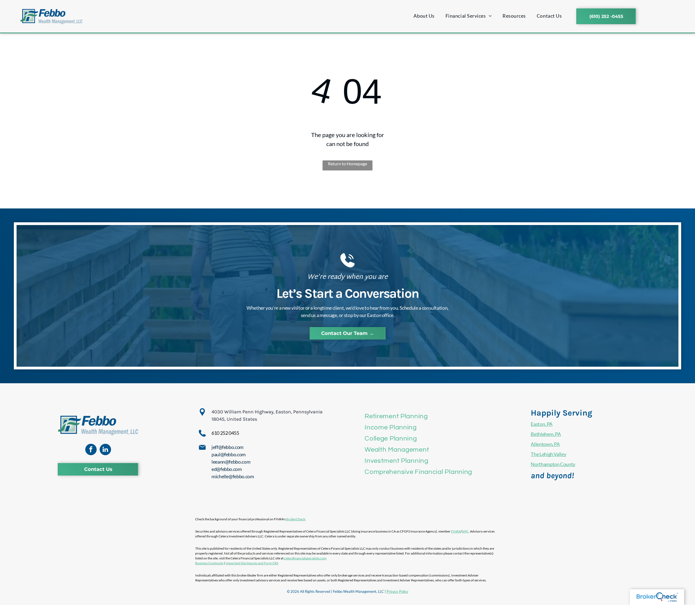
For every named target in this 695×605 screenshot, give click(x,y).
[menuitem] (424, 16)
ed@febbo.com (226, 469)
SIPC (465, 531)
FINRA (456, 531)
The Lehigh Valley (548, 454)
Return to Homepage (347, 163)
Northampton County (553, 464)
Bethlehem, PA (546, 434)
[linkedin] (105, 450)
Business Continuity (209, 563)
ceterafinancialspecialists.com (305, 558)
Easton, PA (541, 424)
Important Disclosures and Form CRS (252, 563)
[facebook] (91, 450)
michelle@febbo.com (232, 476)
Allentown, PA (545, 444)
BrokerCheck (295, 519)
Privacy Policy (397, 591)
